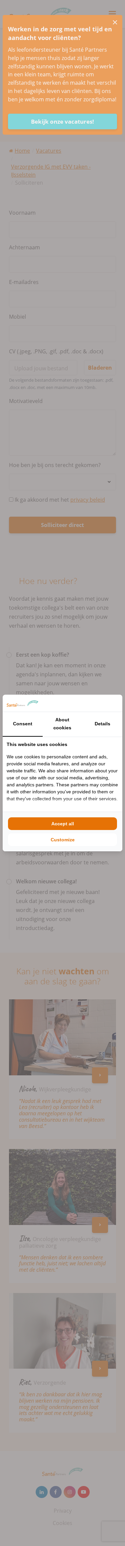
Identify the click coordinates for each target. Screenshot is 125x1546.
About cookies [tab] (62, 723)
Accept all (62, 823)
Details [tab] (102, 723)
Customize (63, 839)
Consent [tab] (22, 723)
